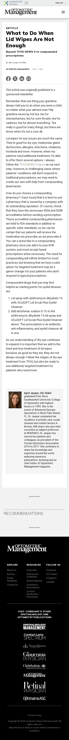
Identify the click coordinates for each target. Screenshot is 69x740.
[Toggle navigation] (63, 12)
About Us (11, 570)
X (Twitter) (51, 574)
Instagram (51, 578)
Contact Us (12, 584)
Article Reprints (34, 580)
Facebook (51, 570)
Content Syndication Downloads (33, 594)
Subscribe (32, 570)
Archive (11, 574)
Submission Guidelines (33, 575)
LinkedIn (50, 582)
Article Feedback (12, 579)
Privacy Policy (34, 715)
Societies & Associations (33, 586)
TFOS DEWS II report (32, 164)
